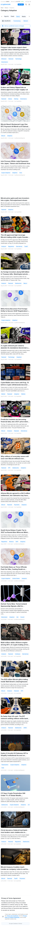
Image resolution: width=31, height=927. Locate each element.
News (6, 7)
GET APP (21, 4)
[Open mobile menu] (29, 4)
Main (2, 7)
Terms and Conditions (12, 915)
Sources (7, 21)
